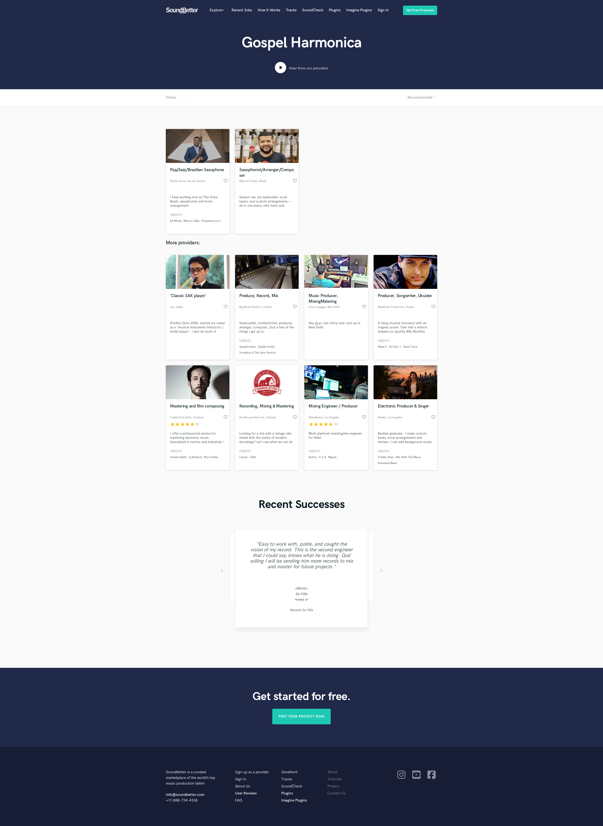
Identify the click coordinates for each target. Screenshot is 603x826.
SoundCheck (312, 10)
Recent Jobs (242, 10)
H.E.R (322, 457)
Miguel (332, 457)
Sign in (383, 10)
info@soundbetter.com (185, 795)
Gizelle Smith (266, 347)
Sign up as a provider (252, 772)
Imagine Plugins (359, 10)
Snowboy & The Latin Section (257, 353)
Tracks (291, 10)
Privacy (333, 786)
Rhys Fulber (211, 457)
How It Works (269, 10)
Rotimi (313, 457)
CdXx (253, 457)
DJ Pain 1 (395, 347)
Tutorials (334, 779)
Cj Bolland (195, 457)
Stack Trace (410, 347)
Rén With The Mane (408, 457)
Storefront (289, 772)
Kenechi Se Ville (301, 610)
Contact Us (336, 793)
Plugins (335, 10)
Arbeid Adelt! (178, 457)
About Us (242, 786)
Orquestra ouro (211, 221)
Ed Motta (175, 221)
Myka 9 (382, 347)
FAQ (238, 800)
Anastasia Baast (387, 463)
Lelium (243, 457)
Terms (332, 772)
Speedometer (247, 347)
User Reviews (246, 793)
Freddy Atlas (386, 457)
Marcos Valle (191, 221)
